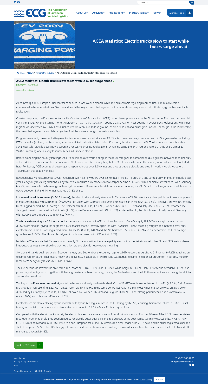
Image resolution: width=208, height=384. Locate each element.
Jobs (16, 365)
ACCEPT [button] (159, 379)
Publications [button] (116, 13)
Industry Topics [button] (138, 13)
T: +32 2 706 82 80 (185, 358)
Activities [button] (97, 13)
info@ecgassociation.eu (182, 362)
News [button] (156, 13)
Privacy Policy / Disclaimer (26, 362)
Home (23, 73)
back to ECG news (25, 345)
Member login (176, 13)
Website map (20, 358)
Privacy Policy (146, 379)
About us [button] (81, 13)
